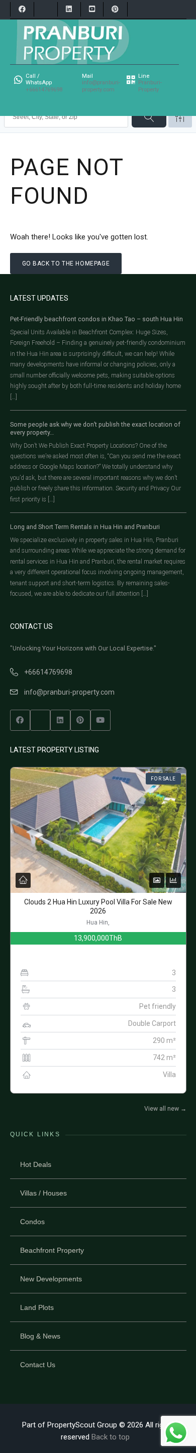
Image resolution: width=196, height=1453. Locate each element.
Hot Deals (35, 1164)
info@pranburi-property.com (69, 692)
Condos (32, 1222)
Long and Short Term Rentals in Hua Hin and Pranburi (85, 527)
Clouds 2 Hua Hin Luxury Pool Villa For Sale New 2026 (98, 906)
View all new (165, 1108)
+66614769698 (48, 672)
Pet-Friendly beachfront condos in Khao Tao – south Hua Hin (96, 319)
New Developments (51, 1279)
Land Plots (37, 1307)
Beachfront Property (52, 1250)
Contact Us (37, 1365)
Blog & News (40, 1336)
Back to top (110, 1436)
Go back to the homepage (66, 263)
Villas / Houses (43, 1193)
